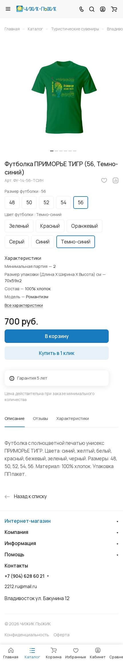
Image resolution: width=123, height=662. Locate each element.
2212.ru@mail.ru (21, 586)
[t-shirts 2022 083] (63, 98)
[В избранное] (104, 180)
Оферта (61, 634)
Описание (15, 418)
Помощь (14, 554)
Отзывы (40, 418)
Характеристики (72, 418)
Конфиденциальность (27, 634)
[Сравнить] (115, 180)
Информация (20, 543)
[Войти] (102, 9)
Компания (16, 532)
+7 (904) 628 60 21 (25, 576)
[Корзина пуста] (114, 9)
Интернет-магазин (28, 521)
